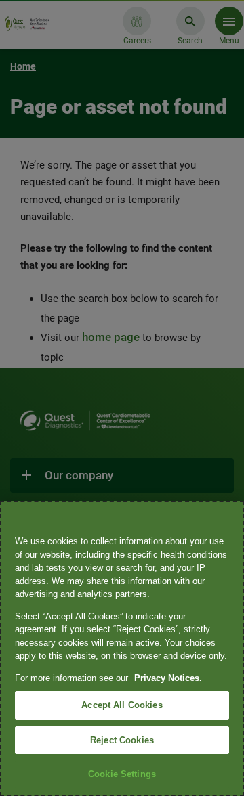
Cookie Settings (122, 774)
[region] (122, 648)
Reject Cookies (122, 740)
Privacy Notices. (168, 678)
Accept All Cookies (121, 705)
